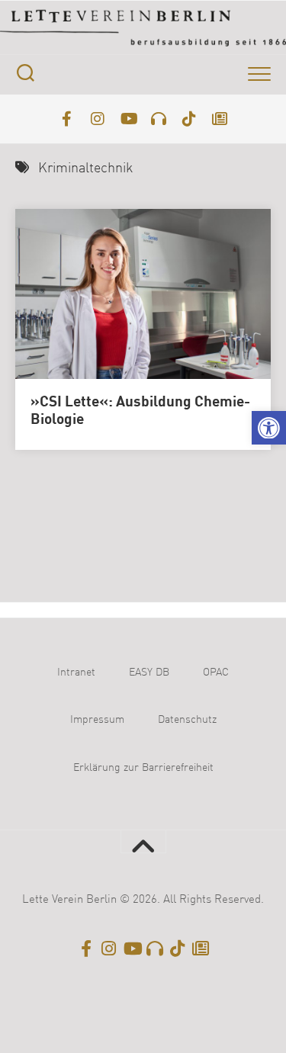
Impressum (97, 719)
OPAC (216, 672)
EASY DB (149, 672)
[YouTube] (128, 119)
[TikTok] (189, 119)
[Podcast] (158, 119)
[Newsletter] (219, 119)
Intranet (76, 672)
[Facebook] (67, 119)
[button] (269, 428)
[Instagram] (97, 119)
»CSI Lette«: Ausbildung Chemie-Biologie (140, 411)
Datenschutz (187, 719)
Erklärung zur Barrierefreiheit (143, 767)
